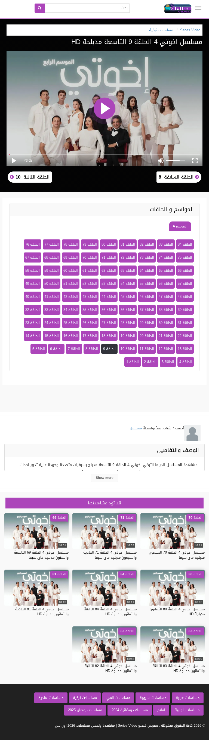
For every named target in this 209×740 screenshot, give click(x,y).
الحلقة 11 (147, 348)
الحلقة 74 (166, 257)
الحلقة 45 (128, 296)
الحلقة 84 (185, 244)
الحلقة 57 (185, 283)
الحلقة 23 (32, 322)
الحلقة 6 (56, 348)
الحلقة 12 (166, 348)
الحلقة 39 (185, 309)
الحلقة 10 (128, 348)
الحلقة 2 (150, 361)
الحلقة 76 (32, 244)
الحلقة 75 (185, 257)
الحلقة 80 (109, 244)
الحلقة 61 (89, 270)
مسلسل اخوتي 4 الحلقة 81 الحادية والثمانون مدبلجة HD (42, 611)
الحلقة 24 (51, 322)
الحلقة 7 (74, 348)
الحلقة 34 (70, 309)
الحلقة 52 (89, 283)
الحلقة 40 (32, 296)
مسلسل (136, 428)
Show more (104, 478)
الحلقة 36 (128, 309)
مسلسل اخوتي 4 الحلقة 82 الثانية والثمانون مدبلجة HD (111, 668)
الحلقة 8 (91, 348)
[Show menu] (198, 7)
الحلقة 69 (70, 257)
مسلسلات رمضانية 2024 (130, 710)
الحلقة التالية (32, 177)
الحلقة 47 (166, 296)
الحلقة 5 (38, 348)
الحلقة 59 (51, 270)
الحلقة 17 (89, 335)
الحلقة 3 (168, 361)
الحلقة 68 (51, 257)
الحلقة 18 (109, 335)
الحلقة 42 (70, 296)
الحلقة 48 (185, 296)
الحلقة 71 (109, 257)
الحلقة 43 (89, 296)
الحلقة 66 (185, 270)
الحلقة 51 (70, 283)
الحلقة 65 (166, 270)
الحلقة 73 (147, 257)
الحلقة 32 (32, 309)
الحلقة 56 (166, 283)
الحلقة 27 (109, 322)
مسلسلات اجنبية (187, 710)
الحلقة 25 (70, 322)
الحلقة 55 (147, 283)
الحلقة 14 (32, 335)
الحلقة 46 (147, 296)
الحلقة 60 (70, 270)
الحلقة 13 (185, 348)
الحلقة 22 (185, 335)
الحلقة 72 (128, 257)
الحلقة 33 (51, 309)
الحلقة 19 (128, 335)
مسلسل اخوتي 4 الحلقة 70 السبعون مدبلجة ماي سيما (177, 555)
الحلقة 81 (128, 244)
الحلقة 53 (109, 283)
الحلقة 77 (51, 244)
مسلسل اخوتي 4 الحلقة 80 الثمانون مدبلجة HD (177, 611)
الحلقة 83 (166, 244)
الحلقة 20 (147, 335)
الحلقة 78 (70, 244)
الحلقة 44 (109, 296)
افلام (161, 710)
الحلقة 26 (89, 322)
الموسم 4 (180, 226)
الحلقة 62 (109, 270)
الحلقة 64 (147, 270)
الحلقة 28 (128, 322)
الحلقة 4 (185, 361)
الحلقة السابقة (177, 177)
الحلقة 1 (132, 361)
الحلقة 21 (166, 335)
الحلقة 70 (89, 257)
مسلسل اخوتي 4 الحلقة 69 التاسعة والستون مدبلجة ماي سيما (41, 555)
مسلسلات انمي (118, 697)
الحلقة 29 (147, 322)
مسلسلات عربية (187, 697)
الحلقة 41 (51, 296)
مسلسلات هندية (50, 697)
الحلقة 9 (109, 348)
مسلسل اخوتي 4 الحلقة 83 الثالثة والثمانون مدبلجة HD (179, 668)
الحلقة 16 (70, 335)
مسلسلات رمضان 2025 (85, 710)
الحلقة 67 (32, 257)
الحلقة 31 (185, 322)
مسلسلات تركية (85, 697)
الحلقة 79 (89, 244)
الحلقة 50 (51, 283)
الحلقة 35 (89, 309)
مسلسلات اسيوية (153, 697)
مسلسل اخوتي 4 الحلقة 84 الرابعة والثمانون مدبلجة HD (110, 611)
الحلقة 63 (128, 270)
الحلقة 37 (147, 309)
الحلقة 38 (166, 309)
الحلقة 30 (166, 322)
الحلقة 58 (32, 270)
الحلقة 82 (147, 244)
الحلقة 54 (128, 283)
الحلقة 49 (32, 283)
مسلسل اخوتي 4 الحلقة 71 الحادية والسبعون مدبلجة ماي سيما (110, 555)
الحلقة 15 (51, 335)
